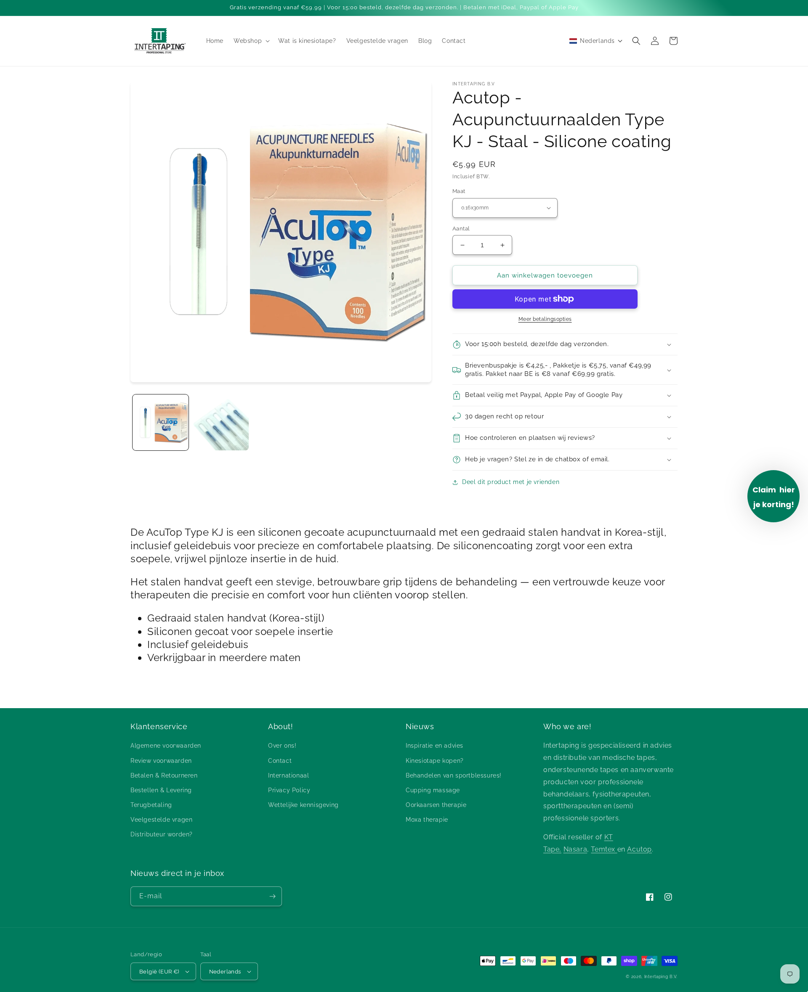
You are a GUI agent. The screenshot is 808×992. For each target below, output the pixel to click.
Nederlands (225, 971)
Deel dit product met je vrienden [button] (510, 482)
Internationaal (288, 775)
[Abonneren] (272, 896)
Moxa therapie (427, 819)
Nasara (575, 849)
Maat (458, 191)
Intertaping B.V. (661, 976)
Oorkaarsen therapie (436, 805)
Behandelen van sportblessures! (454, 775)
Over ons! (282, 745)
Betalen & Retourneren (164, 775)
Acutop (639, 849)
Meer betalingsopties (545, 319)
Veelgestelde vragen (161, 819)
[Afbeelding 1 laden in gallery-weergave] (161, 422)
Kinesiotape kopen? (435, 760)
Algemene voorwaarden (165, 745)
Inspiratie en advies (434, 745)
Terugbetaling (151, 805)
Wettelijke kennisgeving (303, 805)
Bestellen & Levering (161, 790)
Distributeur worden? (161, 834)
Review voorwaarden (161, 760)
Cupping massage (433, 790)
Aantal (461, 228)
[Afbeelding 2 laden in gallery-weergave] (221, 422)
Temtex (604, 849)
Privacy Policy (289, 790)
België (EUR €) (159, 971)
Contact (280, 760)
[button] (251, 41)
